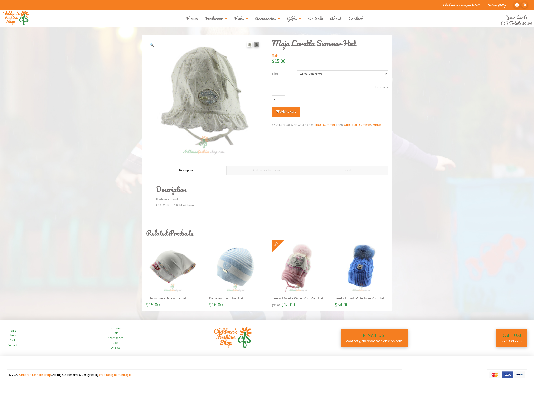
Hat (355, 125)
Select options (174, 286)
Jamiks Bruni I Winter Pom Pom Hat (359, 298)
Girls (347, 125)
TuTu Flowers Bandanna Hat (166, 298)
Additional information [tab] (267, 170)
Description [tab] (186, 170)
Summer (329, 125)
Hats (318, 125)
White (376, 125)
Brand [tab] (347, 170)
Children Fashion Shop (35, 375)
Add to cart (288, 111)
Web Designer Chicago (115, 375)
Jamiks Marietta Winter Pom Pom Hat (297, 298)
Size (275, 73)
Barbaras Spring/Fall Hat (226, 298)
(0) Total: (516, 23)
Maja (275, 55)
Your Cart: (516, 17)
